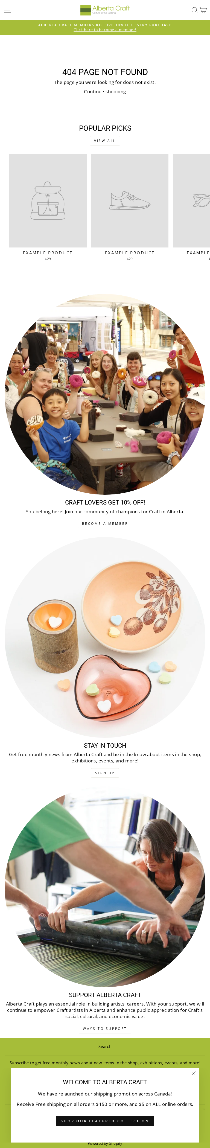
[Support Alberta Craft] (105, 886)
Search (105, 1046)
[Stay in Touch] (105, 637)
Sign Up (105, 773)
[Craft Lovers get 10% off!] (105, 394)
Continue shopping (105, 91)
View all (105, 140)
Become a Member (105, 523)
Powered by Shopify (105, 1143)
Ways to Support (105, 1028)
